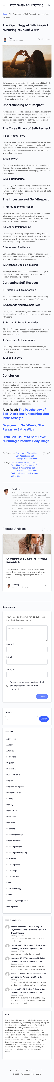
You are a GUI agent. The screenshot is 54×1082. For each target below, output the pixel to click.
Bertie (13, 973)
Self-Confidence (30, 458)
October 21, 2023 (16, 41)
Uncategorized (12, 907)
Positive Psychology (14, 835)
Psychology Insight (14, 847)
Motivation (10, 823)
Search (8, 712)
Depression (11, 769)
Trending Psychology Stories (17, 901)
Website (10, 669)
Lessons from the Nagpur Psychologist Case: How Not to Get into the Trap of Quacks (29, 929)
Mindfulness (11, 817)
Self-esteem (22, 473)
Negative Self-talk (18, 462)
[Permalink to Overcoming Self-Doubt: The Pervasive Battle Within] (27, 544)
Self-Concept (11, 871)
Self (22, 465)
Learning (9, 799)
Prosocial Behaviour (14, 841)
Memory (9, 805)
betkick (14, 945)
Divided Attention (13, 775)
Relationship (11, 859)
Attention (10, 751)
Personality (10, 829)
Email (10, 657)
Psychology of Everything (26, 5)
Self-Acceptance (23, 456)
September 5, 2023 (20, 587)
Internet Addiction (13, 793)
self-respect (33, 473)
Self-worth (15, 476)
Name (10, 644)
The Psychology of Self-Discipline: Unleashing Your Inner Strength (26, 414)
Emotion (9, 781)
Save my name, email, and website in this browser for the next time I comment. (27, 685)
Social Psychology (13, 889)
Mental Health (11, 811)
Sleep (8, 883)
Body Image (11, 757)
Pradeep (12, 38)
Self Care (28, 465)
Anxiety (9, 745)
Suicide (9, 895)
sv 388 (14, 958)
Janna (13, 989)
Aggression (11, 739)
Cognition (10, 763)
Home (5, 14)
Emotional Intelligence (15, 787)
